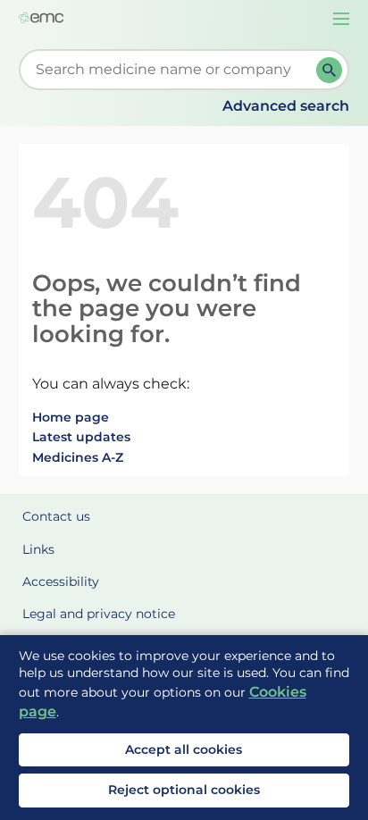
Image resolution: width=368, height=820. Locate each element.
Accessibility (60, 581)
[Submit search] (329, 70)
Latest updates (81, 437)
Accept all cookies (183, 749)
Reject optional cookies (184, 790)
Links (38, 549)
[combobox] (171, 70)
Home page (70, 417)
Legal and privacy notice (98, 614)
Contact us (56, 516)
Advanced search (285, 105)
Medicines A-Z (77, 457)
